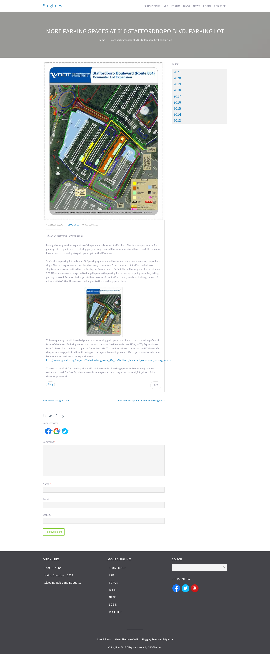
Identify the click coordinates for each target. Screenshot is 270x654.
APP (165, 6)
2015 (177, 108)
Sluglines (52, 6)
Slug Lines (73, 224)
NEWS (196, 6)
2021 (177, 72)
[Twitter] (185, 587)
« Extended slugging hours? (57, 400)
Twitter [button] (65, 430)
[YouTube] (194, 587)
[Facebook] (176, 587)
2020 (177, 78)
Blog (50, 384)
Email (47, 499)
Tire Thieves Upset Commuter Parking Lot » (141, 400)
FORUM (175, 6)
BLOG (186, 6)
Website (47, 514)
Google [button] (56, 430)
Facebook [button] (48, 430)
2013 (177, 120)
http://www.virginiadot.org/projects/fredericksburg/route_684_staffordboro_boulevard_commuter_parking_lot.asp (108, 360)
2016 (177, 102)
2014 (177, 114)
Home (101, 39)
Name (47, 483)
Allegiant (132, 647)
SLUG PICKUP (152, 6)
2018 (177, 90)
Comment (49, 441)
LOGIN (207, 6)
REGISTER (220, 6)
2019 (177, 84)
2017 (177, 96)
